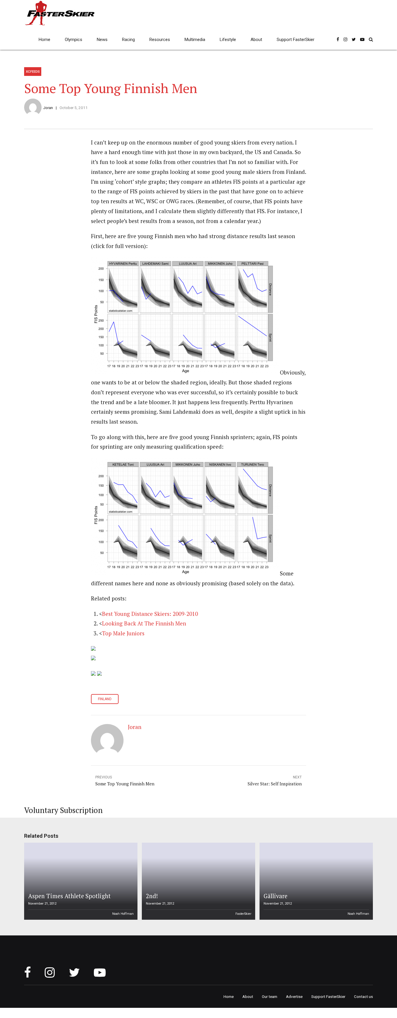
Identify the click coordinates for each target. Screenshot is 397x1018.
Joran (48, 107)
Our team (269, 996)
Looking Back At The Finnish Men (144, 623)
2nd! (152, 896)
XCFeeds (33, 71)
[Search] (371, 39)
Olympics (73, 39)
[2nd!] (197, 881)
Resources (159, 39)
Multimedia (195, 39)
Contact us (363, 996)
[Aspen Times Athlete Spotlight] (80, 881)
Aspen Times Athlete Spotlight (69, 896)
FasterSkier (243, 914)
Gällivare (275, 896)
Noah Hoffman (123, 914)
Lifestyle (228, 39)
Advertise (294, 996)
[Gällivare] (315, 881)
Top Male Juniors (123, 633)
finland (105, 699)
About (256, 39)
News (102, 39)
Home (44, 39)
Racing (128, 39)
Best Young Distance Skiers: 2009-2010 (150, 613)
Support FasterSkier (295, 39)
